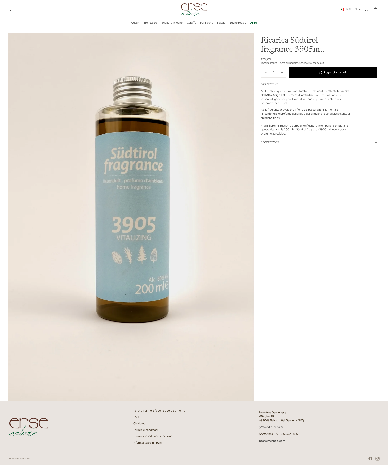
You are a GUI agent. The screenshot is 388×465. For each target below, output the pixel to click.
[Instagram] (377, 458)
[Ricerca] (9, 9)
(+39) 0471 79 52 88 (271, 427)
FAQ (136, 417)
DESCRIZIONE (269, 84)
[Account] (366, 9)
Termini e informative (19, 458)
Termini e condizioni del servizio (152, 436)
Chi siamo (139, 423)
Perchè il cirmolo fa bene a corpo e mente (159, 410)
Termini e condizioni (145, 430)
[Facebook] (370, 458)
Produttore (270, 142)
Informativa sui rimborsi (147, 442)
